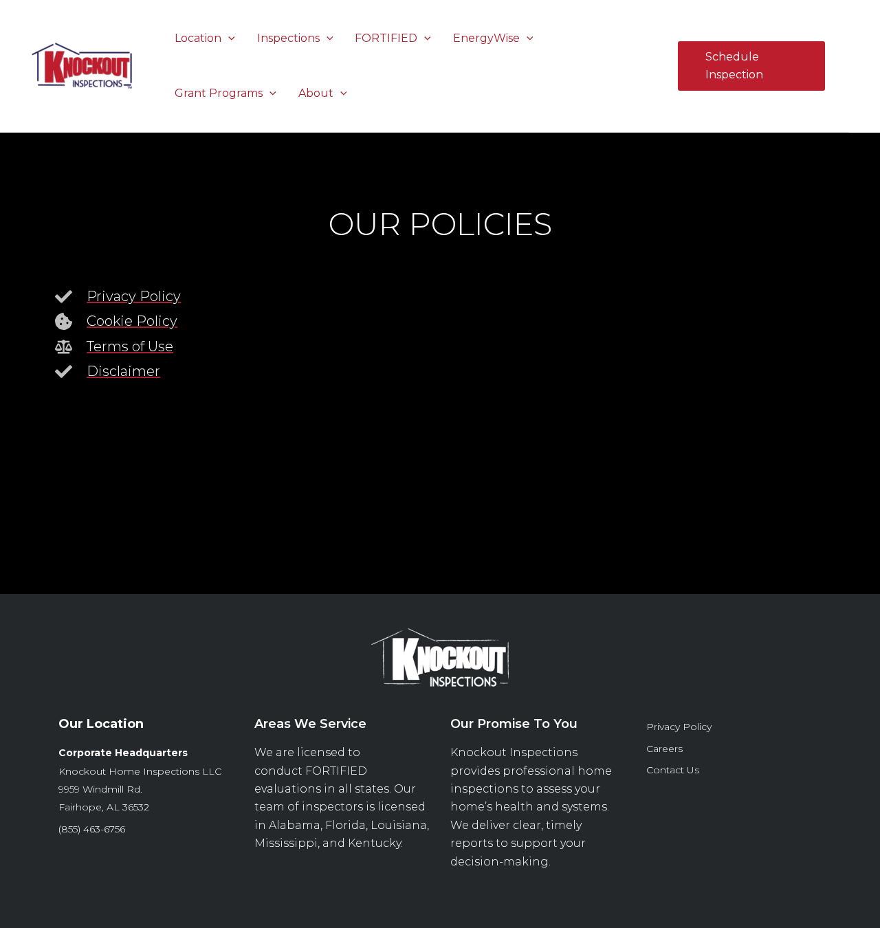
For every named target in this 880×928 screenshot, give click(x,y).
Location (198, 38)
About (315, 93)
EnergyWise (486, 38)
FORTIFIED (386, 38)
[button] (228, 38)
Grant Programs (219, 93)
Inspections (288, 38)
